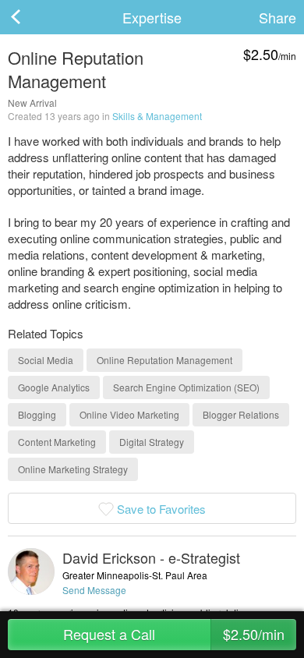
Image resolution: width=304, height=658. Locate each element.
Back (31, 17)
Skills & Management (157, 115)
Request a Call (174, 634)
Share (277, 17)
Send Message (94, 589)
